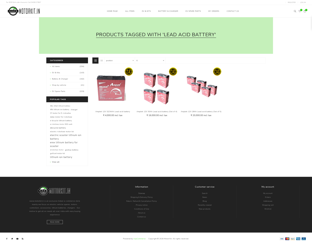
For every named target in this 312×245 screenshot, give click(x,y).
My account (268, 193)
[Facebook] (7, 239)
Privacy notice (141, 205)
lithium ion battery (61, 157)
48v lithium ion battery (59, 109)
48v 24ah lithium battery (60, 106)
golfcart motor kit (57, 153)
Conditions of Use (141, 209)
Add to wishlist (112, 87)
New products (204, 209)
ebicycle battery (58, 128)
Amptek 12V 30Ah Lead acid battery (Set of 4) (157, 111)
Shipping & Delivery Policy (142, 197)
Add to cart (117, 87)
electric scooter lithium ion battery (65, 137)
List (102, 60)
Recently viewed (205, 205)
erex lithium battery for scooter (64, 144)
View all (55, 162)
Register (292, 2)
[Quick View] (107, 87)
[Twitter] (12, 239)
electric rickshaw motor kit (62, 131)
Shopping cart (268, 205)
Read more (55, 222)
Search (205, 193)
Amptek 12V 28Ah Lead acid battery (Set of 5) (201, 111)
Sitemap (141, 193)
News (204, 197)
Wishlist (267, 209)
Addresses (267, 201)
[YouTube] (17, 239)
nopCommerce (140, 239)
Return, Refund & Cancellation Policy (141, 201)
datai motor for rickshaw (61, 117)
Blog (205, 201)
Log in (303, 2)
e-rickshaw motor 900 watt (61, 124)
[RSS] (23, 239)
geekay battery (71, 150)
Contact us (141, 217)
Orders (268, 197)
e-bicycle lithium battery (61, 120)
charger (74, 109)
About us (141, 213)
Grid (95, 60)
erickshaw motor (57, 150)
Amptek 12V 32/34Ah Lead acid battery (112, 111)
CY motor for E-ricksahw (60, 113)
